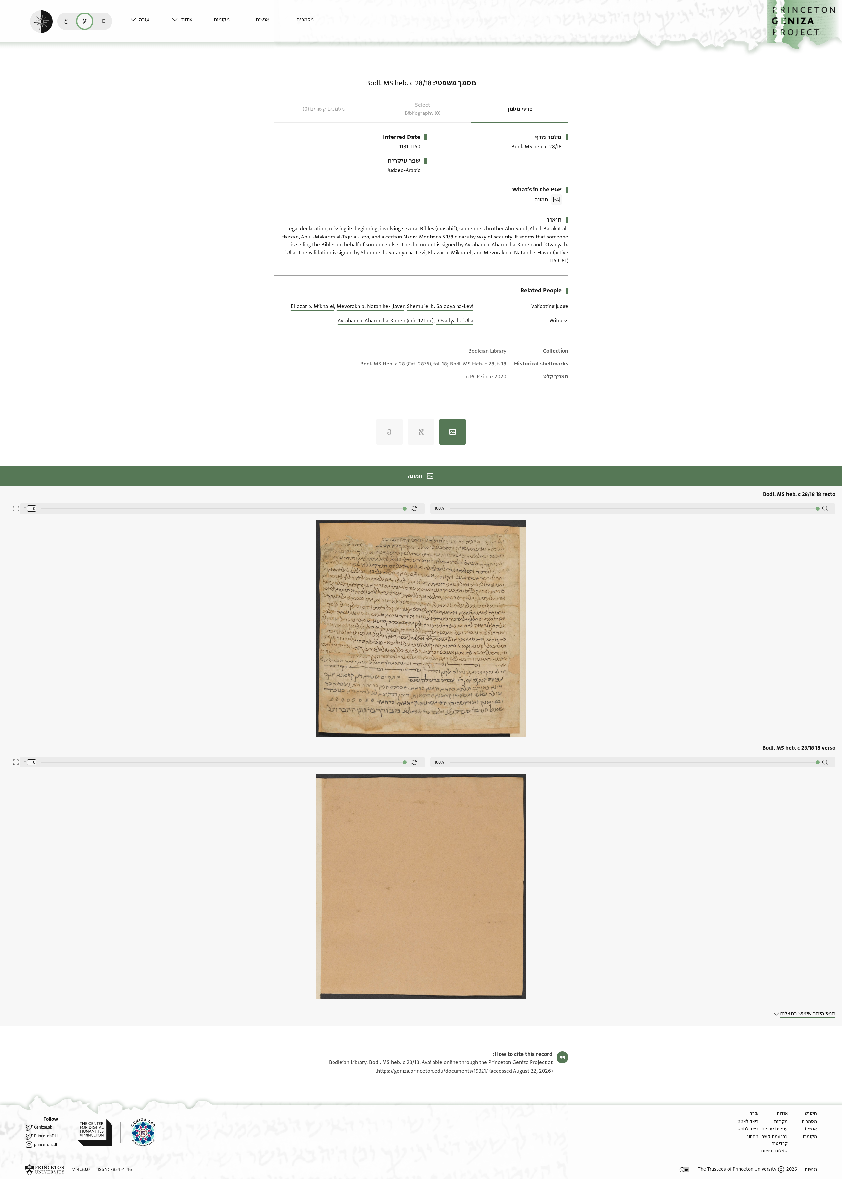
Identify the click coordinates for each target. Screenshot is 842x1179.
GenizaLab (43, 1127)
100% (439, 508)
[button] (804, 25)
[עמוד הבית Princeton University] (44, 1169)
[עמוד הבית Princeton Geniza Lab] (137, 1132)
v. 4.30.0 (81, 1169)
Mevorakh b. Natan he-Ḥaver (370, 306)
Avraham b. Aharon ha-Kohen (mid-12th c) (385, 320)
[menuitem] (315, 23)
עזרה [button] (144, 19)
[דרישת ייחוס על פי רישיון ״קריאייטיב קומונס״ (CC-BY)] (684, 1169)
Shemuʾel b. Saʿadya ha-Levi (440, 306)
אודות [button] (187, 19)
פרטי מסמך (519, 109)
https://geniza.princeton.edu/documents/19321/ (432, 1071)
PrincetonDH (46, 1136)
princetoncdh (46, 1144)
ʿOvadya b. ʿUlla (454, 320)
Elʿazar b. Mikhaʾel (312, 306)
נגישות (811, 1169)
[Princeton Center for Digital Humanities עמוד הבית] (89, 1132)
